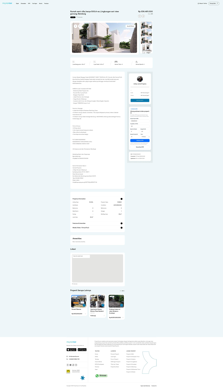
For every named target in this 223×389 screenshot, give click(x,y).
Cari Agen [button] (34, 3)
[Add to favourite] (139, 16)
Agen (96, 369)
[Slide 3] (146, 40)
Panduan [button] (46, 3)
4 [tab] (124, 290)
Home (96, 354)
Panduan (97, 366)
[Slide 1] (146, 25)
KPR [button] (29, 3)
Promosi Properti (115, 354)
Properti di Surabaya (131, 364)
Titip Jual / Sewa (115, 364)
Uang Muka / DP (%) (134, 123)
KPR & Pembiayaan (99, 364)
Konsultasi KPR (140, 147)
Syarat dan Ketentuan (145, 385)
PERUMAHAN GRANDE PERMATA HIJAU (79, 310)
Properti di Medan (130, 372)
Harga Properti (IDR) (134, 118)
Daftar (96, 356)
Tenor (142, 134)
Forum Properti (114, 359)
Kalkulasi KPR (139, 140)
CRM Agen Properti (115, 361)
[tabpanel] (78, 307)
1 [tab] (120, 290)
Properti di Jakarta (130, 359)
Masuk (203, 3)
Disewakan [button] (23, 3)
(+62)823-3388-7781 (74, 359)
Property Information (79, 199)
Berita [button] (40, 3)
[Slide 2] (146, 32)
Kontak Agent (139, 100)
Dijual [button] (17, 3)
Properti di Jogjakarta (131, 361)
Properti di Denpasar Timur (133, 356)
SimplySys (84, 385)
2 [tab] (121, 290)
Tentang (97, 359)
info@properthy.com (74, 356)
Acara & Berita (98, 361)
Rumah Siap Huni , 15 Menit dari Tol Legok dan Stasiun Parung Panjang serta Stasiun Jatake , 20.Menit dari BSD (115, 314)
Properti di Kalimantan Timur (133, 369)
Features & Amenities (79, 223)
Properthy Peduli (115, 366)
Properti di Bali (130, 354)
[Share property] (143, 16)
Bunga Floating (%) (134, 134)
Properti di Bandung (131, 366)
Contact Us (154, 385)
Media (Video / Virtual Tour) (81, 227)
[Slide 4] (146, 47)
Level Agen (113, 356)
